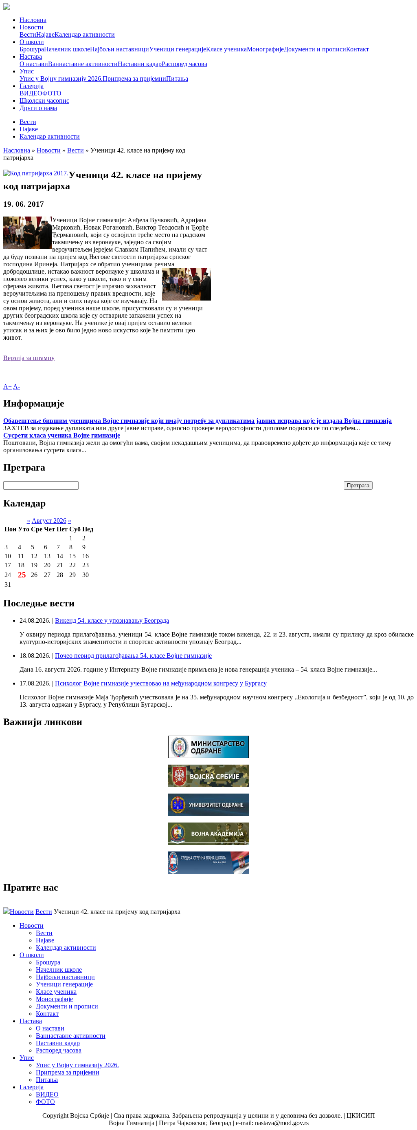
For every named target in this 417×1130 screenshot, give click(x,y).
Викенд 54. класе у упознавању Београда (112, 620)
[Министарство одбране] (208, 755)
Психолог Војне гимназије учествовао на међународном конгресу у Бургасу (161, 683)
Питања (177, 78)
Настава (31, 56)
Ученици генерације (177, 49)
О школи (32, 41)
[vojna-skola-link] (208, 871)
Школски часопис (44, 100)
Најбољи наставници (119, 49)
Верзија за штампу (29, 357)
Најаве (45, 34)
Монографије (265, 49)
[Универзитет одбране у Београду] (208, 813)
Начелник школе (67, 49)
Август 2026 (49, 520)
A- (16, 386)
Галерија (32, 85)
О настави (34, 63)
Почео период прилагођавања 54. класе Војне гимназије (133, 655)
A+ (7, 386)
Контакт (357, 49)
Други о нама (38, 107)
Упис (27, 71)
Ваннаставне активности (83, 63)
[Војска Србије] (208, 784)
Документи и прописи (315, 49)
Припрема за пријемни (134, 78)
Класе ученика (226, 49)
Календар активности (85, 34)
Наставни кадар (140, 63)
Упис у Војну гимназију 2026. (61, 78)
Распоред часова (184, 63)
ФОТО (51, 93)
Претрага (358, 485)
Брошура (32, 49)
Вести (28, 34)
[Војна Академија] (208, 842)
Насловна (33, 19)
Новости (32, 27)
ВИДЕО (31, 93)
